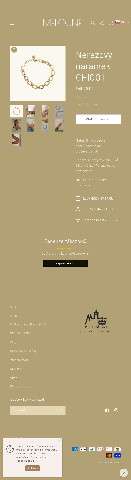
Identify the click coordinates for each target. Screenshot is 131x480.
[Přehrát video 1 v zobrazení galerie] (45, 111)
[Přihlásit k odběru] (61, 410)
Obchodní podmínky (23, 351)
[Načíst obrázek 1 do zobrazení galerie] (16, 111)
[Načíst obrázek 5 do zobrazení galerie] (45, 125)
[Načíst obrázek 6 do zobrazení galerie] (59, 125)
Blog (13, 342)
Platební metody (21, 386)
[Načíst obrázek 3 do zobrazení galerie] (59, 111)
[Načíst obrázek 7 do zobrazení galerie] (16, 140)
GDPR (14, 377)
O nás (14, 315)
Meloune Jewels (113, 462)
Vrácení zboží (19, 359)
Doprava (15, 368)
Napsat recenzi (65, 263)
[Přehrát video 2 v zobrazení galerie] (31, 125)
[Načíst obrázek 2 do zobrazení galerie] (31, 111)
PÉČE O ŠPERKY (21, 333)
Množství (81, 96)
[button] (12, 22)
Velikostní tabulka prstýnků (28, 324)
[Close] (60, 440)
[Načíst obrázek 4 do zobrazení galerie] (16, 125)
